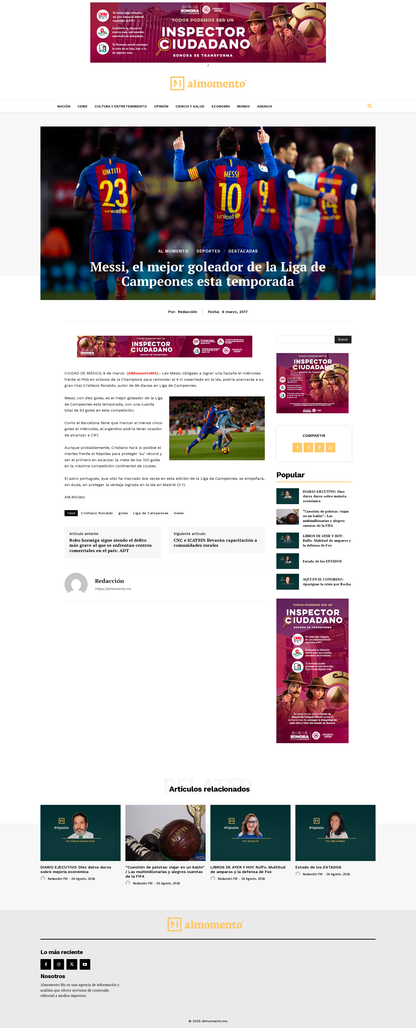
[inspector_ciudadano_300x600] (312, 742)
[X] (308, 447)
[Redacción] (76, 584)
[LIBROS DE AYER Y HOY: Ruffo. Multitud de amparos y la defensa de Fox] (287, 540)
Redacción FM (57, 879)
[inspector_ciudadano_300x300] (312, 412)
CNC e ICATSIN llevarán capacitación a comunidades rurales (215, 543)
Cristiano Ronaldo (97, 513)
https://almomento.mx (113, 589)
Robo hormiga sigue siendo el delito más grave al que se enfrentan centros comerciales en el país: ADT (110, 545)
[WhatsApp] (330, 447)
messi (179, 513)
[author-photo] (43, 878)
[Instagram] (58, 964)
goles (123, 513)
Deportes (208, 251)
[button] (338, 106)
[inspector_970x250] (208, 32)
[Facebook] (297, 447)
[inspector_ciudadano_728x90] (164, 356)
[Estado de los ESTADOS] (287, 561)
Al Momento (173, 251)
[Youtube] (85, 964)
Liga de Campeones (151, 513)
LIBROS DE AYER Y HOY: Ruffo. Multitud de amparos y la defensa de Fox (327, 540)
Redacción (187, 312)
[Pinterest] (319, 447)
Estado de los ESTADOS (322, 561)
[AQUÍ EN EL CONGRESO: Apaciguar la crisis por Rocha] (287, 581)
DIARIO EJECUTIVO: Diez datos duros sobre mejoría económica (324, 496)
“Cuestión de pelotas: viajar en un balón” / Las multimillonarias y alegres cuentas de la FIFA (326, 518)
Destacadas (243, 251)
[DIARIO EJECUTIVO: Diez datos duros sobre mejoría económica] (287, 496)
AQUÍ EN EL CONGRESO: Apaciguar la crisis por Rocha (327, 581)
